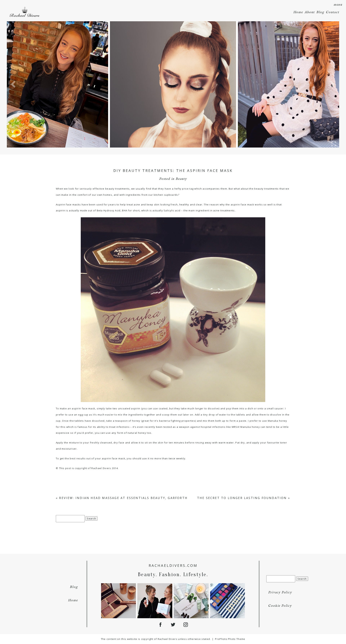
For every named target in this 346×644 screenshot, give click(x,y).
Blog (320, 12)
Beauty (181, 179)
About (310, 12)
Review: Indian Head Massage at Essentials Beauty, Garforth (123, 498)
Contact (332, 12)
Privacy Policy (280, 592)
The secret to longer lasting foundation (242, 498)
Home (298, 12)
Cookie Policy (280, 606)
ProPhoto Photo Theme (230, 639)
